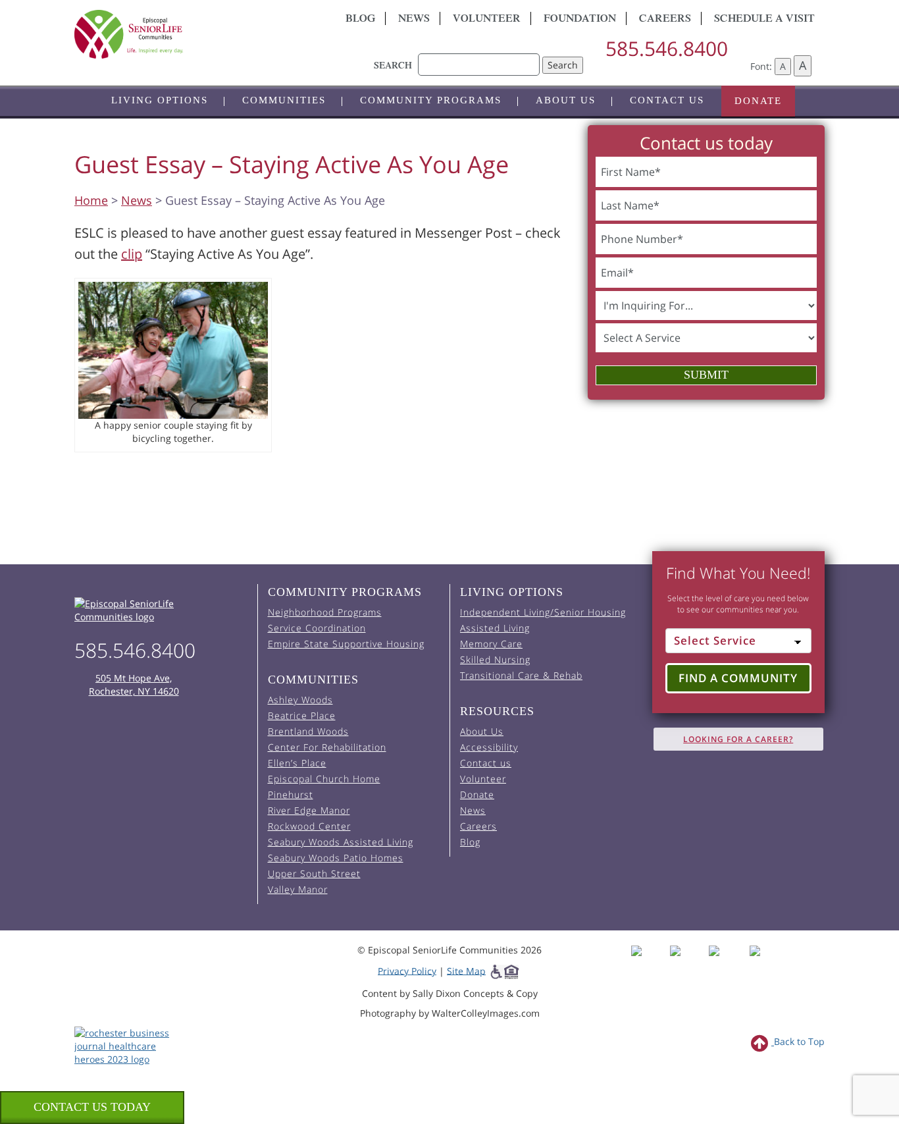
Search (563, 65)
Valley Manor (298, 889)
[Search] (479, 58)
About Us (566, 100)
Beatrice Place (302, 715)
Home (91, 200)
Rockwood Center (309, 826)
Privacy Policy (407, 970)
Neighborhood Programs (325, 612)
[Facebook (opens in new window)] (649, 962)
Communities (284, 100)
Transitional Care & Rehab (521, 675)
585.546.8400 (666, 48)
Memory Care (491, 643)
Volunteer (487, 19)
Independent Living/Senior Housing (543, 612)
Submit (706, 374)
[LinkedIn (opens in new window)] (764, 962)
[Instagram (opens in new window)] (688, 962)
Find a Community (738, 677)
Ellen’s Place (297, 763)
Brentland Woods (308, 731)
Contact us (667, 100)
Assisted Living (495, 628)
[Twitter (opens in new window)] (727, 962)
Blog (360, 19)
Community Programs (430, 100)
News (414, 19)
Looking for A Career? (738, 739)
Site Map (466, 970)
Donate (758, 100)
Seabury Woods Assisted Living (340, 842)
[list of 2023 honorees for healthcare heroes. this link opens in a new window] (128, 1044)
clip (131, 254)
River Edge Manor (309, 810)
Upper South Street (314, 873)
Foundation (580, 19)
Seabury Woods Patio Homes (335, 857)
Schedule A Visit (764, 19)
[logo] (192, 34)
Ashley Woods (300, 699)
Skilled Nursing (495, 659)
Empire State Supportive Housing (346, 643)
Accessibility (489, 747)
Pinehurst (290, 794)
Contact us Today (92, 1106)
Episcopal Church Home (324, 778)
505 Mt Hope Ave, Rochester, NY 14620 (134, 684)
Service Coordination (317, 628)
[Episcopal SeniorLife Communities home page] (160, 610)
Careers (665, 19)
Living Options (159, 100)
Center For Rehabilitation (327, 747)
